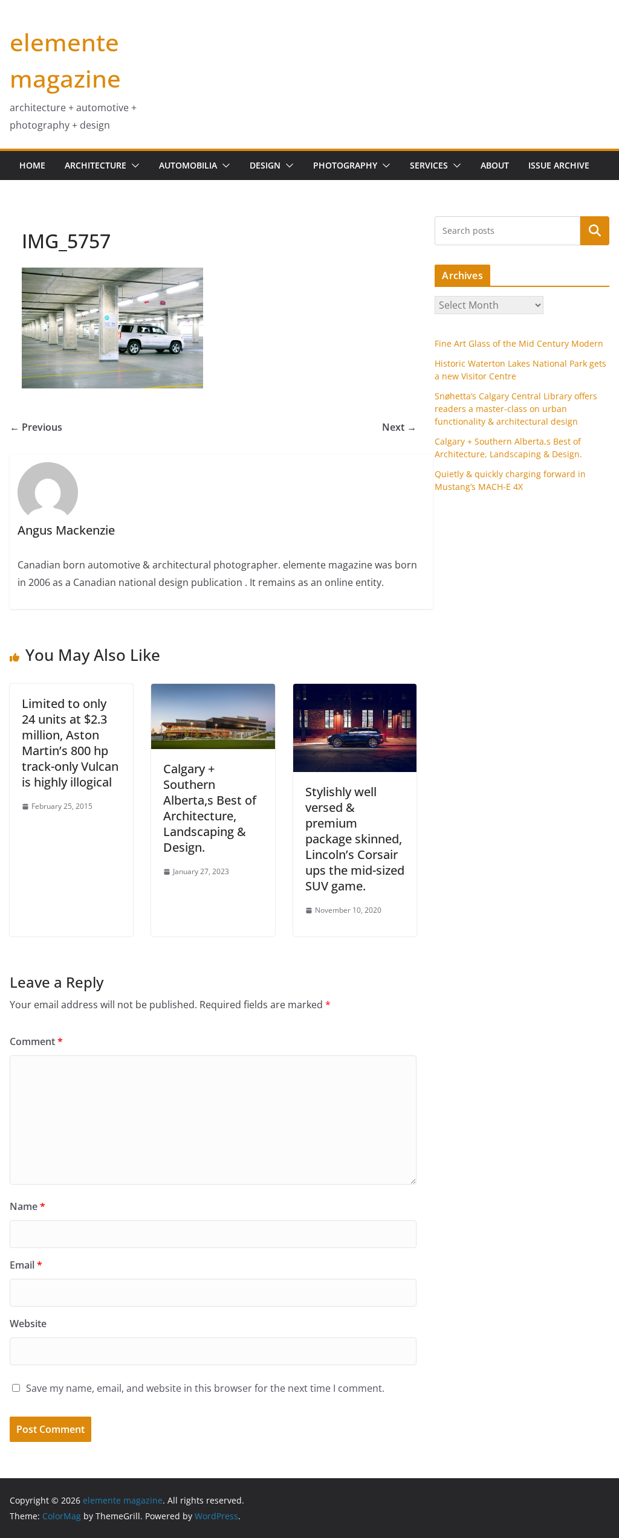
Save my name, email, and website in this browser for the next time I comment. (205, 1388)
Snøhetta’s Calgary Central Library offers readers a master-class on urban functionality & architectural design (516, 408)
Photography (345, 165)
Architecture (95, 165)
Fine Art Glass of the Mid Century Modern (519, 343)
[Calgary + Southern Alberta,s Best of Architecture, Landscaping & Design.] (212, 692)
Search (594, 230)
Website (28, 1323)
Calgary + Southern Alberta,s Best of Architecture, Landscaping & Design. (209, 808)
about (495, 165)
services (429, 165)
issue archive (558, 165)
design (265, 165)
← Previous (36, 427)
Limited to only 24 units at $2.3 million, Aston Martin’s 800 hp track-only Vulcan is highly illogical (70, 742)
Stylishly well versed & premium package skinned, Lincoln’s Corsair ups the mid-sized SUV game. (354, 838)
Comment (36, 1041)
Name (27, 1206)
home (32, 165)
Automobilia (188, 165)
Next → (399, 427)
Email (26, 1265)
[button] (133, 165)
